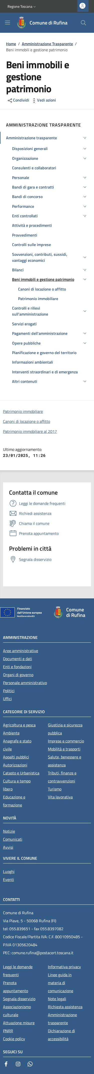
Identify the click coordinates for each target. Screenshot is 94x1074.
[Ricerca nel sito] (83, 23)
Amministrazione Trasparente (47, 44)
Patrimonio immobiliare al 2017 (30, 431)
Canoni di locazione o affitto (26, 421)
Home (11, 44)
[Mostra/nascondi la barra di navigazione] (7, 22)
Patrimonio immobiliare (23, 411)
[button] (22, 6)
